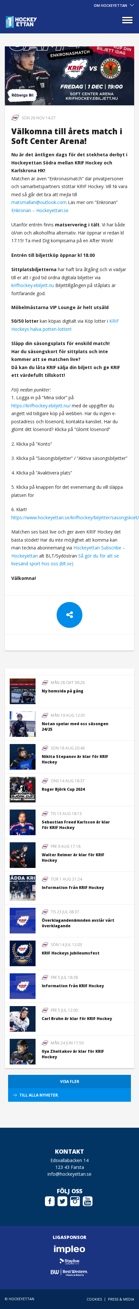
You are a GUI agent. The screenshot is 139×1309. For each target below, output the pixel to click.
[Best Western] (69, 1272)
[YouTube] (87, 1200)
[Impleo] (69, 1249)
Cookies (94, 1299)
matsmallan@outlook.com (39, 202)
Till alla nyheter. (39, 1095)
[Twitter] (62, 1200)
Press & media (121, 1299)
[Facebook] (50, 1200)
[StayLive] (69, 1261)
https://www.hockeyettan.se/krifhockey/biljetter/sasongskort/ (75, 517)
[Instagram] (75, 1200)
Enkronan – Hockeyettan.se (40, 210)
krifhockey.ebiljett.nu (32, 285)
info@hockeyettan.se (69, 1174)
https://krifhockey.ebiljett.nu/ (40, 405)
